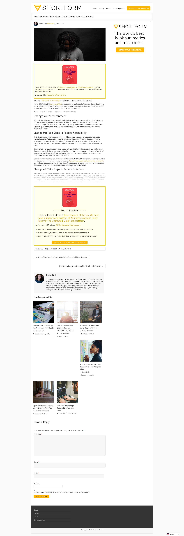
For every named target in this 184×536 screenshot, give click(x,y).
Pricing (101, 8)
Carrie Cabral (39, 331)
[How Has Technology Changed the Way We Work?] (67, 382)
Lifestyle (64, 249)
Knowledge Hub (118, 8)
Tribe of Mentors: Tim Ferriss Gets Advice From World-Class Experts (61, 257)
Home (94, 8)
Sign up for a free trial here (56, 95)
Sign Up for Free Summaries (139, 8)
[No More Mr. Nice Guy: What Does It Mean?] (91, 302)
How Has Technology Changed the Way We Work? (65, 408)
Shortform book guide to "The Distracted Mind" (76, 87)
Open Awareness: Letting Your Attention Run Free (43, 406)
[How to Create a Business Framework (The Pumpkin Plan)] (91, 341)
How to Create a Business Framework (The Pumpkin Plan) (90, 366)
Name (36, 462)
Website (36, 483)
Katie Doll (50, 24)
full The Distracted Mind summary (68, 225)
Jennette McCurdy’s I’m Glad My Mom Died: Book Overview (81, 266)
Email (36, 473)
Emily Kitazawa (64, 333)
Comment (38, 434)
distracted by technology (51, 100)
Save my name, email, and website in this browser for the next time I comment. (62, 492)
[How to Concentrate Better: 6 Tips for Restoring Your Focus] (67, 302)
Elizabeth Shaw (87, 331)
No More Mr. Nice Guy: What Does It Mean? (89, 326)
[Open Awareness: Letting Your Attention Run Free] (43, 382)
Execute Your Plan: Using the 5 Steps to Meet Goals (43, 326)
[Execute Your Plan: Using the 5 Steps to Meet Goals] (43, 302)
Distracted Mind (56, 104)
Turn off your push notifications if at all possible (86, 161)
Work (69, 249)
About (108, 8)
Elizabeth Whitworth (42, 411)
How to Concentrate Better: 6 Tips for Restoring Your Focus (65, 328)
